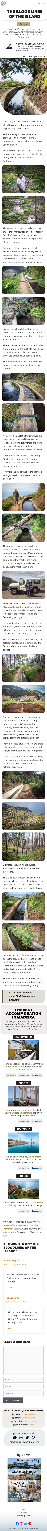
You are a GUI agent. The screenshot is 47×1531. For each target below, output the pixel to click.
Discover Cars (30, 1421)
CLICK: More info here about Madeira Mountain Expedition (22, 996)
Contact (23, 1512)
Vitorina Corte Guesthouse (18, 1113)
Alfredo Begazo (11, 1260)
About (23, 1509)
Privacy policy (23, 1516)
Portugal (23, 24)
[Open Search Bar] (39, 3)
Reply (9, 1287)
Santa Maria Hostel (14, 1066)
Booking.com (29, 1414)
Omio (31, 1424)
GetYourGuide (28, 1417)
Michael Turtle (12, 1298)
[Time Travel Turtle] (3, 3)
